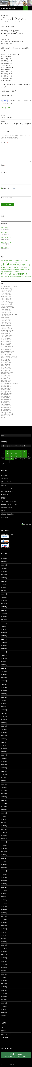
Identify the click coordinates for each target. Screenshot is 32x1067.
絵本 (2, 511)
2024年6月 (4, 642)
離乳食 (26, 276)
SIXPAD (17, 260)
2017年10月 (4, 900)
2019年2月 (4, 848)
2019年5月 (4, 839)
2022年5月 (4, 723)
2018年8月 (4, 867)
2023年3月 (4, 690)
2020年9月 (4, 787)
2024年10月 (4, 629)
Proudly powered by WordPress (8, 1064)
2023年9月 (4, 671)
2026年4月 (4, 571)
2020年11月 (4, 781)
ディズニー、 (10, 265)
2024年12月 (4, 623)
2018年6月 (4, 874)
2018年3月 (4, 884)
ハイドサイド (16, 265)
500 (5, 260)
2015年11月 (4, 974)
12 (16, 453)
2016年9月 (4, 942)
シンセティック (21, 264)
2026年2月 (4, 578)
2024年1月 (4, 658)
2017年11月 (4, 896)
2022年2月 (4, 732)
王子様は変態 (16, 271)
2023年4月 (4, 687)
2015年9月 (4, 980)
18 (11, 456)
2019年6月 (4, 835)
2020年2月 (4, 810)
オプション (6, 15)
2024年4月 (4, 648)
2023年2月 (4, 694)
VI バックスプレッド (24, 260)
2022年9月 (4, 710)
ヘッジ (28, 266)
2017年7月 (4, 909)
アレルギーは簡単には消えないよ (17, 262)
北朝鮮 (26, 269)
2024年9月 (4, 632)
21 (24, 456)
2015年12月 (4, 971)
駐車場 (29, 276)
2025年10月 (4, 591)
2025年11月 (4, 587)
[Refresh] (14, 188)
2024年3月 (4, 652)
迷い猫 (17, 276)
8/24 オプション (6, 232)
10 (7, 453)
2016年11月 (4, 935)
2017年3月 (4, 922)
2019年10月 (4, 822)
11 (11, 453)
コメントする (17, 22)
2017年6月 (4, 913)
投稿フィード (4, 1031)
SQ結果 (3, 478)
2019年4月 (4, 842)
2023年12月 (4, 661)
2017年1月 (4, 929)
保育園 (14, 269)
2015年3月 (4, 1000)
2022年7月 (4, 716)
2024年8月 (4, 636)
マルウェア (22, 267)
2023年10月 (4, 668)
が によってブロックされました (16, 1055)
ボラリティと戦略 (6, 491)
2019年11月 (4, 819)
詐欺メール (3, 276)
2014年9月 (4, 1012)
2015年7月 (4, 987)
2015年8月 (4, 983)
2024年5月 (4, 645)
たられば (8, 262)
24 (7, 459)
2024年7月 (4, 639)
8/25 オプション (6, 228)
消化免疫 (11, 271)
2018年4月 (4, 880)
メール (4, 172)
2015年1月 (4, 1006)
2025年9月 (4, 594)
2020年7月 (4, 793)
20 (20, 456)
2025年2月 (4, 616)
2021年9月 (4, 748)
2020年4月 (4, 803)
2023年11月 (4, 665)
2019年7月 (4, 832)
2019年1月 (4, 851)
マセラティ (16, 268)
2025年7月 (4, 600)
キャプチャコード (6, 197)
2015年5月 (4, 993)
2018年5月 (4, 877)
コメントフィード (6, 1034)
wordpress (3, 262)
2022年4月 (4, 726)
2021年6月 (4, 758)
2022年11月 (4, 703)
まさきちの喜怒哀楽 (8, 8)
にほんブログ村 (5, 539)
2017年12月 (4, 893)
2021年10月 (4, 745)
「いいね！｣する (6, 108)
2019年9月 (4, 826)
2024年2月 (4, 655)
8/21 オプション (6, 237)
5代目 (2, 260)
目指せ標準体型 (5, 507)
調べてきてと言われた (11, 276)
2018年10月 (4, 861)
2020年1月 (4, 813)
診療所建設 (4, 517)
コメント (4, 142)
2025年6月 (4, 603)
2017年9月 (4, 903)
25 (11, 459)
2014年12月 (4, 1009)
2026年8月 (4, 558)
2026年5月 (4, 568)
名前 (3, 165)
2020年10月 (4, 784)
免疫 (23, 269)
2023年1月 (4, 697)
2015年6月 (4, 990)
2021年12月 (4, 739)
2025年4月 (4, 610)
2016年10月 (4, 938)
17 (7, 456)
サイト (3, 180)
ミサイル (27, 267)
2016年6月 (4, 951)
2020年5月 (4, 800)
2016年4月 (4, 958)
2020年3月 (4, 806)
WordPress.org (5, 1037)
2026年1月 (4, 581)
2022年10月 (4, 706)
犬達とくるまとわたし (7, 501)
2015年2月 (4, 1003)
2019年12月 (4, 816)
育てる (15, 274)
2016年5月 (4, 954)
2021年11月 (4, 742)
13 (20, 453)
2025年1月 (4, 620)
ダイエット (4, 266)
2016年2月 (4, 964)
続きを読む (7, 273)
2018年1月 (4, 890)
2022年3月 (4, 729)
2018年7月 (4, 871)
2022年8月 (4, 713)
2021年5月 (4, 761)
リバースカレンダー (5, 269)
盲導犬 (21, 271)
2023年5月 (4, 684)
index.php (12, 260)
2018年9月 (4, 864)
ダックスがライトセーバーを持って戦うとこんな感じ (16, 123)
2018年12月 (4, 855)
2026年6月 (4, 565)
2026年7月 (4, 562)
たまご (3, 485)
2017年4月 (4, 919)
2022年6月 (4, 719)
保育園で (18, 269)
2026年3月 (4, 574)
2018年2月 (4, 887)
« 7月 (2, 464)
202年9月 (3, 1016)
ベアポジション (6, 268)
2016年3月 (4, 961)
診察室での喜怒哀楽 (6, 514)
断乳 (29, 269)
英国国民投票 (22, 274)
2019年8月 (4, 829)
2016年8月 (4, 945)
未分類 (3, 498)
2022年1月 (4, 735)
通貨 (20, 276)
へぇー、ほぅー (5, 488)
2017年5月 (4, 916)
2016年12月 (4, 932)
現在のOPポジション (7, 504)
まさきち (11, 22)
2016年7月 (4, 948)
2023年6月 (4, 681)
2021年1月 (4, 774)
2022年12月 (4, 700)
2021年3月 (4, 768)
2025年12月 (4, 584)
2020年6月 (4, 797)
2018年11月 (4, 858)
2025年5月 (4, 607)
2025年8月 (4, 597)
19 (16, 456)
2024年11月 (4, 626)
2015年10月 (4, 977)
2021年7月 (4, 755)
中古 (11, 269)
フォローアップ (22, 265)
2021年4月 (4, 764)
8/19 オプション (6, 247)
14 (24, 453)
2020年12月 (4, 777)
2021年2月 (4, 771)
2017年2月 (4, 925)
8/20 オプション (6, 242)
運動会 (23, 276)
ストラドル (28, 264)
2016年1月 (4, 967)
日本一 (2, 271)
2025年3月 (4, 613)
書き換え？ (6, 271)
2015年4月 (4, 996)
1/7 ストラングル (6, 116)
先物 (21, 269)
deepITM (8, 260)
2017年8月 (4, 906)
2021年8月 (4, 752)
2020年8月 (4, 790)
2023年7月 (4, 677)
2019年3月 (4, 845)
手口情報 (3, 494)
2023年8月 (4, 674)
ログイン (3, 1027)
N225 (2, 15)
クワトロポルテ (13, 264)
